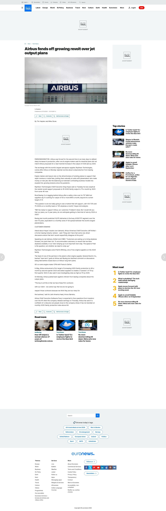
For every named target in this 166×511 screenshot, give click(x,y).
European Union (80, 436)
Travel (77, 8)
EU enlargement (84, 432)
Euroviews (113, 8)
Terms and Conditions (74, 469)
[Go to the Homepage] (28, 8)
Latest (38, 8)
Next (84, 8)
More (69, 460)
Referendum (70, 432)
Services (54, 460)
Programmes (39, 490)
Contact (70, 480)
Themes (37, 460)
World (52, 8)
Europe (45, 8)
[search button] (80, 2)
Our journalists (39, 493)
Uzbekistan (92, 441)
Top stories (119, 126)
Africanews (54, 485)
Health (104, 8)
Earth (98, 8)
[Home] (25, 43)
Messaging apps (56, 480)
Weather (54, 469)
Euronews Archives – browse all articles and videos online (42, 498)
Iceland (93, 436)
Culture (91, 8)
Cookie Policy (72, 472)
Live (141, 7)
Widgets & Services (57, 482)
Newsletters (90, 473)
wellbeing (38, 332)
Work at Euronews (73, 482)
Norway (97, 432)
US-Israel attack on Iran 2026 (75, 427)
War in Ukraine (95, 427)
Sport (72, 441)
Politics (104, 436)
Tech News (35, 43)
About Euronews (73, 464)
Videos (37, 488)
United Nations (64, 436)
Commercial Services (74, 466)
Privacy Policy (72, 474)
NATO (81, 441)
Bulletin (53, 466)
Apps (53, 477)
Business (69, 8)
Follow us (54, 474)
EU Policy (60, 8)
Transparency (72, 477)
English (25, 2)
